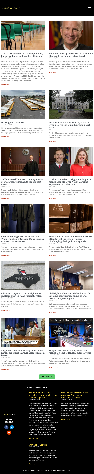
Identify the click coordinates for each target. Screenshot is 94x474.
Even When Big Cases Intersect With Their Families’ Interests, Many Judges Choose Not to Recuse (22, 239)
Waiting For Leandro (12, 122)
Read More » (5, 84)
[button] (89, 7)
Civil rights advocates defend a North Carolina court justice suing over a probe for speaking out (69, 295)
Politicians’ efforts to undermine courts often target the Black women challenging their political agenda (70, 239)
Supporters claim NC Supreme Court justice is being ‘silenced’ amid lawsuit (70, 351)
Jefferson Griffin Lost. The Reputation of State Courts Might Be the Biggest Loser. (22, 181)
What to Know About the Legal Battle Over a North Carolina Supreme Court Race (69, 125)
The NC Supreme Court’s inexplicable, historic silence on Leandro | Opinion (22, 54)
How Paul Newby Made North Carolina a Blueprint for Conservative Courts (71, 54)
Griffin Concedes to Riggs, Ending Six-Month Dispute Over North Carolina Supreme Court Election (70, 181)
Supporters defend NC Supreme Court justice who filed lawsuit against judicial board (23, 353)
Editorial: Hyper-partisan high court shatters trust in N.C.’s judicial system (21, 294)
